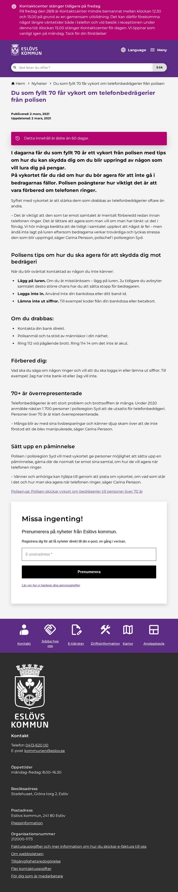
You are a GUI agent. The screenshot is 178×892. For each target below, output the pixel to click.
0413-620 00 (36, 745)
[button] (9, 882)
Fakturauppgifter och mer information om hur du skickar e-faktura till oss (78, 846)
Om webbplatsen (27, 854)
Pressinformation (27, 823)
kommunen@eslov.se (44, 751)
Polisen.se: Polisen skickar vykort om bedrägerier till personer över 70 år (77, 491)
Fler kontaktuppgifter (31, 869)
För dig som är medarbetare (37, 876)
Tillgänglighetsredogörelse (36, 861)
